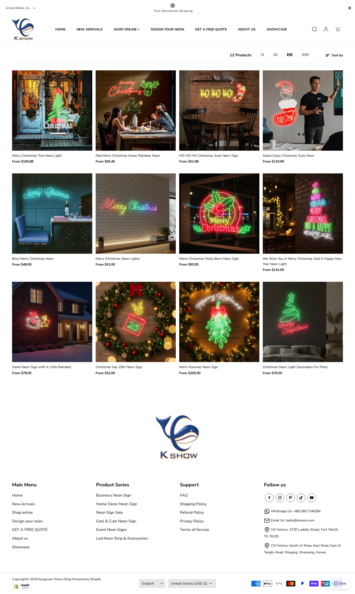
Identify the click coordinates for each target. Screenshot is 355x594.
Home (60, 29)
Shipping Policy (193, 504)
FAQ (184, 495)
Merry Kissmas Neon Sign (198, 367)
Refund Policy (192, 512)
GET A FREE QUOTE (211, 29)
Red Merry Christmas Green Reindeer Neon (128, 155)
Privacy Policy (192, 521)
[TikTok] (301, 497)
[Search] (314, 29)
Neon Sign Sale (109, 512)
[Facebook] (269, 497)
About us (247, 29)
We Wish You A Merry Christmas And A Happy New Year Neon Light (302, 261)
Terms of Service (194, 529)
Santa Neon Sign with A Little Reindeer (41, 367)
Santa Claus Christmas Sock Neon (288, 155)
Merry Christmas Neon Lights (118, 258)
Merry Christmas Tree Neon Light (37, 155)
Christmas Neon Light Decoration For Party (295, 367)
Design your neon (167, 29)
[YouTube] (311, 497)
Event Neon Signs (111, 529)
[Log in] (326, 29)
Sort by (337, 55)
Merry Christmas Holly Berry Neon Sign (209, 258)
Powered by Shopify (86, 579)
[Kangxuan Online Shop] (23, 29)
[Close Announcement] (349, 8)
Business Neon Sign (113, 495)
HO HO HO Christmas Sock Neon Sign (208, 155)
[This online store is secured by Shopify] (21, 586)
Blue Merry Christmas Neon (33, 258)
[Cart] (337, 29)
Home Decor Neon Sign (116, 504)
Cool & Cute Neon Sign (116, 521)
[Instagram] (280, 497)
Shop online (126, 29)
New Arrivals (90, 29)
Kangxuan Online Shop (54, 579)
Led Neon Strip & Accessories (122, 538)
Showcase (277, 29)
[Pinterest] (290, 497)
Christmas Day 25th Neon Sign (119, 367)
